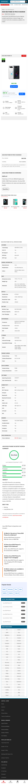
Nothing (7, 668)
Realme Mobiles (4, 729)
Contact (3, 707)
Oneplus (19, 668)
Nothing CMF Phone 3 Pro (7, 754)
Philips (7, 673)
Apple (4, 589)
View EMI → (22, 94)
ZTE (19, 695)
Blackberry (7, 635)
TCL (7, 684)
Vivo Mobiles (4, 736)
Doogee (19, 640)
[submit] (26, 1)
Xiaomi (7, 695)
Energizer (7, 643)
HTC (7, 651)
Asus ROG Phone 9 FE (14, 603)
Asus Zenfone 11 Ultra (14, 618)
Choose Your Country (5, 4)
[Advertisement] (14, 39)
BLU (7, 638)
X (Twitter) (3, 771)
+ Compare (24, 55)
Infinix (7, 654)
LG (7, 659)
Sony (7, 681)
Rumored (19, 676)
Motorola (7, 665)
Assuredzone (4, 1)
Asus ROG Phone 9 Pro (14, 614)
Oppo (20, 589)
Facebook (3, 768)
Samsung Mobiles (5, 726)
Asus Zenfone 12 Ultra (14, 607)
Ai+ (7, 629)
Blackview (19, 635)
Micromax (7, 662)
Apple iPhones (4, 723)
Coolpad (19, 638)
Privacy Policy (4, 713)
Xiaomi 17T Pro (4, 746)
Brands (11, 4)
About (2, 710)
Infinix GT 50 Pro (5, 758)
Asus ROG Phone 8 (14, 621)
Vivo (16, 589)
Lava (7, 657)
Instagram (3, 777)
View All (17, 593)
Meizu (19, 659)
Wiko (19, 692)
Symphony (19, 681)
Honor (19, 649)
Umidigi (7, 690)
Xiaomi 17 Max (4, 750)
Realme (11, 593)
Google (19, 646)
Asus (3, 14)
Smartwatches (25, 4)
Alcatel (19, 629)
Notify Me (15, 86)
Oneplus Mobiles (5, 732)
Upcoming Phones (17, 4)
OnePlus (5, 593)
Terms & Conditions (5, 716)
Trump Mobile (7, 687)
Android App (4, 765)
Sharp (19, 679)
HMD (7, 649)
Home (3, 9)
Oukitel (19, 670)
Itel (19, 654)
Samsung (10, 589)
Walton (7, 692)
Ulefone (19, 687)
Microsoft (19, 662)
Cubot (7, 640)
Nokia (19, 665)
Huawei (19, 651)
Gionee (7, 646)
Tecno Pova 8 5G (5, 742)
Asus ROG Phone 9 (14, 610)
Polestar (19, 673)
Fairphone (19, 643)
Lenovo (18, 657)
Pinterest (3, 774)
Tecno (19, 684)
